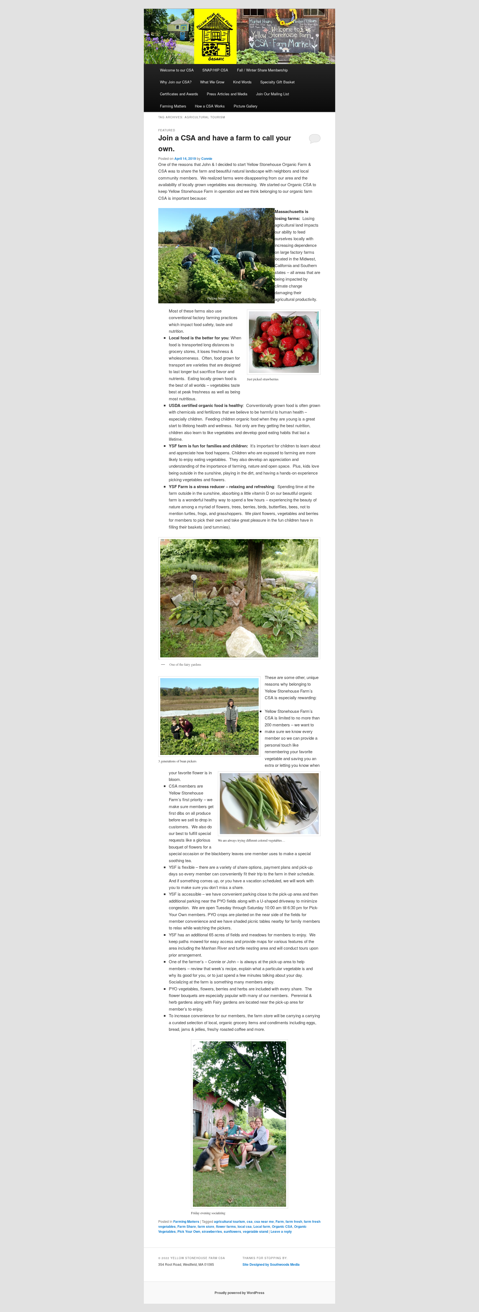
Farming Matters (173, 106)
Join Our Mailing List (272, 93)
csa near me (264, 1221)
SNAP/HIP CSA (215, 70)
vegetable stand (255, 1231)
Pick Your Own (188, 1231)
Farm (280, 1221)
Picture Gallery (246, 106)
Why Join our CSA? (176, 81)
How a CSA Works (210, 106)
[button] (216, 255)
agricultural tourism (229, 1221)
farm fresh (294, 1221)
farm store (206, 1226)
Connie (206, 158)
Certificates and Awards (179, 93)
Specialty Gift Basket (277, 81)
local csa (245, 1226)
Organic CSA (282, 1226)
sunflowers (232, 1231)
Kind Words (242, 81)
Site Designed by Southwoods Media (271, 1264)
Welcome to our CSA (177, 70)
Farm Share (186, 1226)
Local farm (261, 1226)
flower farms (226, 1226)
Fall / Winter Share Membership (262, 70)
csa (250, 1221)
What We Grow (212, 81)
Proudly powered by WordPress (239, 1292)
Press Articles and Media (227, 93)
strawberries (212, 1231)
